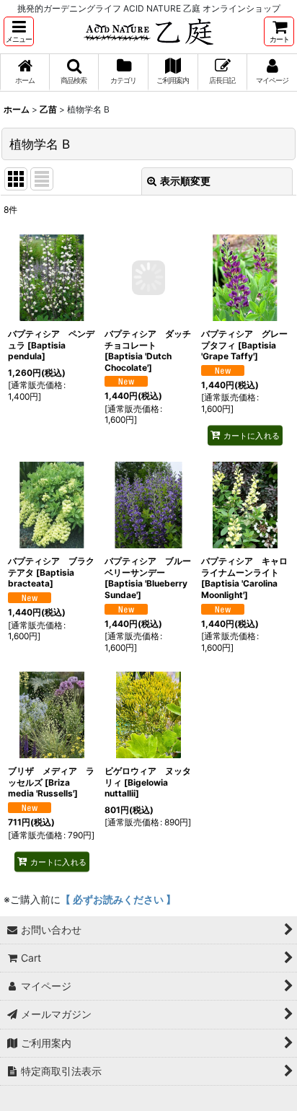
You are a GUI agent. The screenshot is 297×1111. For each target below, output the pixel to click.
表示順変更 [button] (185, 181)
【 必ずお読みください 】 (118, 899)
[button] (19, 31)
